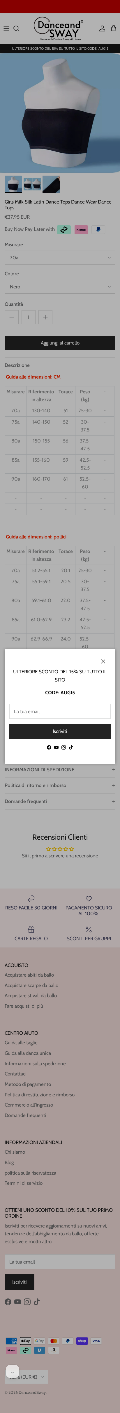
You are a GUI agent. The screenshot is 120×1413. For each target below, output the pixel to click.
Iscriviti (60, 731)
